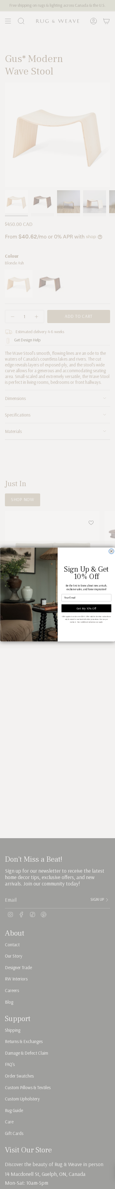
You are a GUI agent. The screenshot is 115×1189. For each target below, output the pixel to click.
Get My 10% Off (86, 608)
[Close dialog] (111, 551)
